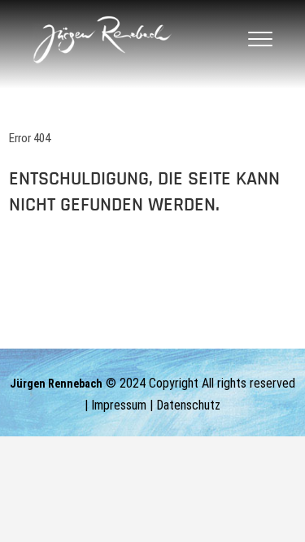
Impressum (118, 405)
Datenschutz (188, 405)
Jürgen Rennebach (56, 383)
